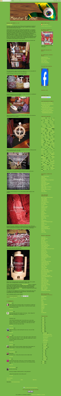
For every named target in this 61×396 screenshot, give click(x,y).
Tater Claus (43, 190)
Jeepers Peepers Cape (45, 263)
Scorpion (42, 222)
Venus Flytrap (43, 232)
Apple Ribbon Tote (44, 238)
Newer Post (9, 379)
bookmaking (46, 121)
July (44, 350)
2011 (43, 325)
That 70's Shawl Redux (45, 62)
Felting (45, 134)
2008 (43, 330)
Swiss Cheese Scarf (44, 283)
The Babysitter (43, 312)
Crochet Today (43, 129)
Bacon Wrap (43, 239)
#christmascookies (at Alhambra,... (47, 102)
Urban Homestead (46, 168)
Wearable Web (43, 285)
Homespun (47, 142)
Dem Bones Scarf (44, 252)
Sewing (47, 161)
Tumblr (42, 168)
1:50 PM (11, 364)
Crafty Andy (11, 328)
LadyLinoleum (45, 24)
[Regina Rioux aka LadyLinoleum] (44, 85)
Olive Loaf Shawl (44, 274)
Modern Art (48, 149)
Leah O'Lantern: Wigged (45, 183)
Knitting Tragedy (44, 267)
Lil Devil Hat (43, 268)
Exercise (47, 133)
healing (49, 141)
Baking (53, 119)
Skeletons (43, 225)
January (44, 359)
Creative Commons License (38, 394)
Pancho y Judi (43, 218)
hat (46, 141)
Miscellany (43, 149)
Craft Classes (49, 126)
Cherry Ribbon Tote (44, 246)
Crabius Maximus (44, 199)
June (44, 351)
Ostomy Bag (43, 217)
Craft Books (44, 126)
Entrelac (43, 133)
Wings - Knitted (44, 289)
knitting (46, 144)
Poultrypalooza (43, 220)
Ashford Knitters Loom (48, 119)
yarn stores (51, 169)
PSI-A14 (42, 308)
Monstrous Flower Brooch (45, 58)
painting (46, 154)
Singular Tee (43, 277)
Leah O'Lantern (43, 182)
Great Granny (43, 260)
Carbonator (43, 177)
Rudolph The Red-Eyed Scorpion (46, 221)
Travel (53, 165)
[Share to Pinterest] (27, 296)
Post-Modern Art (47, 156)
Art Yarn (42, 119)
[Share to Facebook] (26, 296)
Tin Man (20, 288)
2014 (43, 320)
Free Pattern (47, 135)
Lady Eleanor (44, 146)
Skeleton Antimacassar (45, 226)
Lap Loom (49, 146)
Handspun (43, 141)
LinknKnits (11, 311)
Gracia (10, 335)
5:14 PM (11, 332)
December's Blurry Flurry (47, 334)
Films (48, 134)
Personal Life (49, 155)
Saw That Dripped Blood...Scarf (46, 276)
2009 (43, 328)
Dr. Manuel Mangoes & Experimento (47, 179)
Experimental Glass (44, 57)
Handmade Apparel (49, 140)
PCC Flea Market (25, 284)
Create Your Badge (44, 86)
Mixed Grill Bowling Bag (45, 271)
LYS (48, 148)
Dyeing (47, 132)
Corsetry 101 (43, 249)
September (45, 347)
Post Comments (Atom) (15, 381)
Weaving (15, 297)
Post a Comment (10, 378)
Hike (52, 141)
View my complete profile (46, 26)
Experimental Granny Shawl (46, 256)
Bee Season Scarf (44, 241)
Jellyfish (42, 211)
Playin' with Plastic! (44, 61)
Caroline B (11, 344)
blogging (50, 120)
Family (42, 134)
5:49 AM (11, 315)
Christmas (46, 122)
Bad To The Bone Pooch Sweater (47, 197)
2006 (43, 361)
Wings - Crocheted (44, 288)
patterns (52, 154)
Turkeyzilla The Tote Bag (45, 284)
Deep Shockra (43, 299)
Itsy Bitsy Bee (43, 210)
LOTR (46, 148)
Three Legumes (44, 191)
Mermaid (42, 214)
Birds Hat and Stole (44, 244)
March (44, 356)
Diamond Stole (43, 253)
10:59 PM (11, 349)
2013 (43, 322)
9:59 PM (11, 308)
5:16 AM (11, 356)
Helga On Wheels (44, 304)
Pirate (42, 219)
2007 (43, 331)
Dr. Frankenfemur (44, 204)
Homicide (42, 305)
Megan (10, 303)
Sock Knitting (52, 163)
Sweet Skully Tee (44, 282)
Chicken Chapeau (44, 247)
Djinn (42, 300)
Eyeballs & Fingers (44, 206)
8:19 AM (11, 325)
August (44, 348)
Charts (42, 122)
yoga (42, 170)
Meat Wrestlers (43, 213)
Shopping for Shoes (51, 162)
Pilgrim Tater (43, 185)
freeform (52, 135)
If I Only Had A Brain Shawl (46, 261)
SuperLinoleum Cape (44, 280)
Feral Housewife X (12, 367)
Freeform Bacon (44, 207)
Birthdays (46, 120)
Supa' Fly (42, 229)
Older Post (34, 379)
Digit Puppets (43, 203)
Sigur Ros (47, 163)
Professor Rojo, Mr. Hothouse (46, 186)
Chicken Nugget (44, 198)
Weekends (45, 169)
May (44, 353)
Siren (42, 311)
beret (43, 120)
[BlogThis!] (24, 296)
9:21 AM (11, 375)
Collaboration (51, 122)
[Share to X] (25, 296)
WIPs (48, 169)
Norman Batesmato (44, 184)
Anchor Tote (43, 237)
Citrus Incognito (44, 178)
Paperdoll (42, 307)
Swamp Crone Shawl (44, 281)
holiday (42, 142)
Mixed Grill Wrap (44, 273)
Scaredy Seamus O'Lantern (46, 189)
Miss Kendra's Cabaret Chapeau (46, 270)
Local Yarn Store (45, 147)
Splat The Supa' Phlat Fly (45, 228)
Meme (52, 148)
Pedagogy (44, 155)
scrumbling (43, 161)
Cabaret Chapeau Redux (45, 245)
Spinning (11, 297)
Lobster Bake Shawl (44, 269)
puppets (49, 157)
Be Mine (42, 297)
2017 (43, 317)
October (44, 345)
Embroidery (52, 132)
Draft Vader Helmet (44, 254)
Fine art (51, 134)
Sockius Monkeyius (44, 227)
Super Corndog (43, 278)
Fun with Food (43, 136)
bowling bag (51, 121)
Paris (49, 154)
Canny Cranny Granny (45, 176)
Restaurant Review (44, 160)
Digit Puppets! (45, 340)
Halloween (46, 139)
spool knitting (51, 164)
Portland (42, 156)
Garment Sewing (50, 136)
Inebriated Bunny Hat (44, 262)
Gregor (42, 301)
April (44, 354)
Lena (53, 146)
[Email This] (23, 296)
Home (22, 379)
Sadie (42, 309)
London (50, 147)
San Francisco (45, 337)
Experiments (51, 133)
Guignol (42, 303)
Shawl (46, 162)
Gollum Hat (43, 259)
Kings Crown (43, 266)
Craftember (9, 24)
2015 (43, 319)
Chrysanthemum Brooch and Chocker (47, 248)
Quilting (53, 157)
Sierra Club (43, 163)
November (45, 344)
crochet (49, 128)
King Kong (43, 212)
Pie (52, 155)
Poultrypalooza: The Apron (45, 275)
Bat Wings (43, 240)
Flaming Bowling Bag (44, 255)
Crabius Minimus (44, 200)
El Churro (42, 205)
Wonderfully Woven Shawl (45, 290)
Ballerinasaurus (44, 296)
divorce (49, 131)
